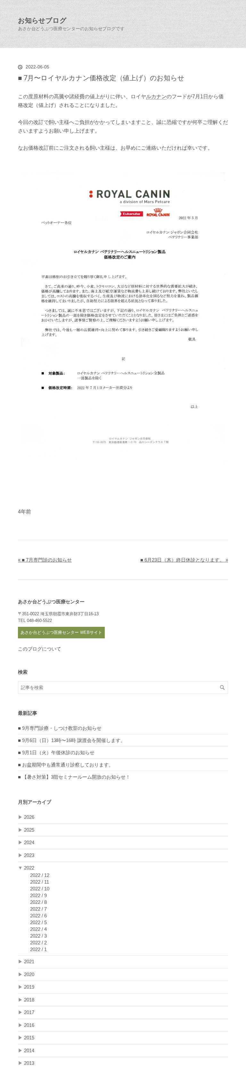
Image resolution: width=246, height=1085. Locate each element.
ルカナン (156, 96)
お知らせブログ (42, 20)
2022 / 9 (38, 895)
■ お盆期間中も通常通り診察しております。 (65, 764)
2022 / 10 (39, 888)
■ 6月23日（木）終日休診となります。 (184, 560)
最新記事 (27, 713)
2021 (29, 961)
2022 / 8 (38, 902)
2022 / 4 (38, 929)
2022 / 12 (39, 875)
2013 (29, 1063)
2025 (29, 830)
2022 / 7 (38, 909)
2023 (29, 855)
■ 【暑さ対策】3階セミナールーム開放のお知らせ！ (74, 777)
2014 (29, 1050)
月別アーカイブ (34, 802)
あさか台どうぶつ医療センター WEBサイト (61, 632)
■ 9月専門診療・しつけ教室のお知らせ (60, 728)
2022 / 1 (38, 949)
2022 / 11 (39, 882)
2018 (29, 999)
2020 (29, 974)
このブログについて (39, 649)
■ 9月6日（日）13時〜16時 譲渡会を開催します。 (71, 740)
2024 (29, 842)
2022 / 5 (38, 922)
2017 (29, 1012)
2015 (29, 1037)
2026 (29, 817)
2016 (29, 1025)
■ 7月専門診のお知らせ (45, 560)
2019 (29, 987)
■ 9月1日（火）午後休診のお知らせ (56, 752)
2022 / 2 (38, 942)
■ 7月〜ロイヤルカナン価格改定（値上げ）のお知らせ (105, 77)
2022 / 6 (38, 915)
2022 (29, 868)
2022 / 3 (38, 936)
